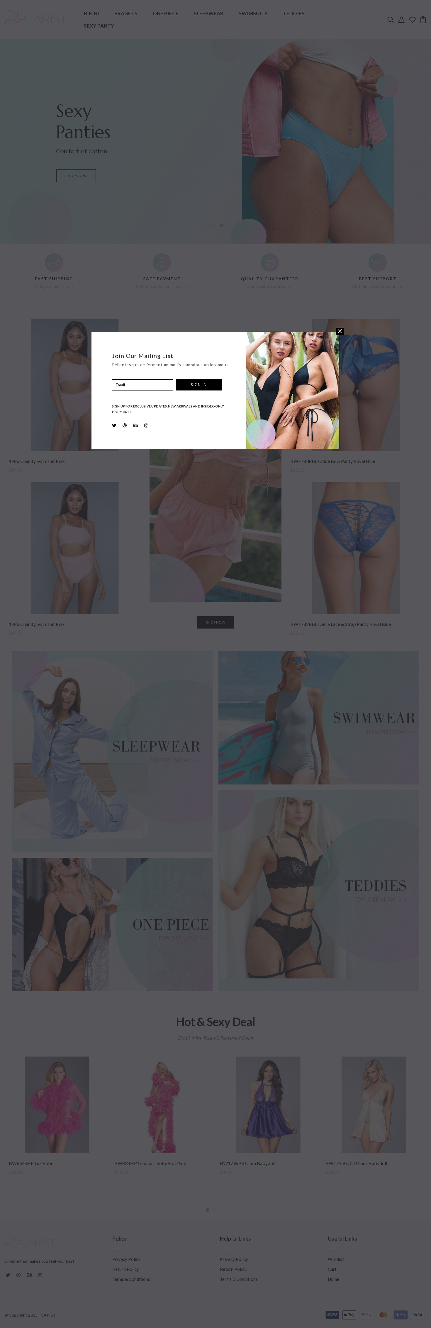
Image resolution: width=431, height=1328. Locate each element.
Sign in (199, 384)
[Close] (340, 331)
